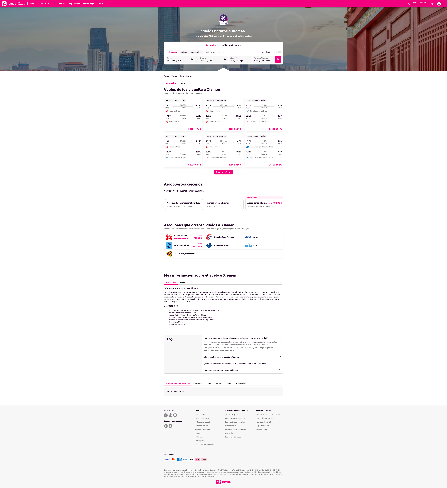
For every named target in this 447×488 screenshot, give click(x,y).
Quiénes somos (200, 414)
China (182, 76)
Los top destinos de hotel (265, 418)
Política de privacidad (202, 422)
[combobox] (180, 60)
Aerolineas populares (202, 383)
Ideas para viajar (262, 429)
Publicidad (198, 437)
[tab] (211, 45)
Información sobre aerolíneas (235, 422)
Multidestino (195, 52)
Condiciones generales (203, 418)
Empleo (197, 433)
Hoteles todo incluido (264, 422)
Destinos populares (223, 383)
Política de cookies (201, 426)
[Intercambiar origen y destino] (197, 59)
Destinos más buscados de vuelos (268, 414)
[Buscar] (278, 59)
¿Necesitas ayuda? (232, 414)
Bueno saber (171, 282)
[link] (183, 114)
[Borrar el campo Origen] (191, 59)
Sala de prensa (200, 441)
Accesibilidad (230, 433)
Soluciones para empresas (204, 444)
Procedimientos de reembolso (236, 418)
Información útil (231, 426)
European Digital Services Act (236, 429)
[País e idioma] (432, 3)
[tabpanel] (223, 129)
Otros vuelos (240, 383)
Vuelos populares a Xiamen (178, 383)
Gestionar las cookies (202, 429)
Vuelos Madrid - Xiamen (175, 391)
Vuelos (174, 76)
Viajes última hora (262, 426)
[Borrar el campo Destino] (224, 59)
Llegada (183, 282)
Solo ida (184, 52)
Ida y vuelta (172, 52)
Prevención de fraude (233, 437)
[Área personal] (441, 3)
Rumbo (166, 76)
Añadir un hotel (268, 52)
